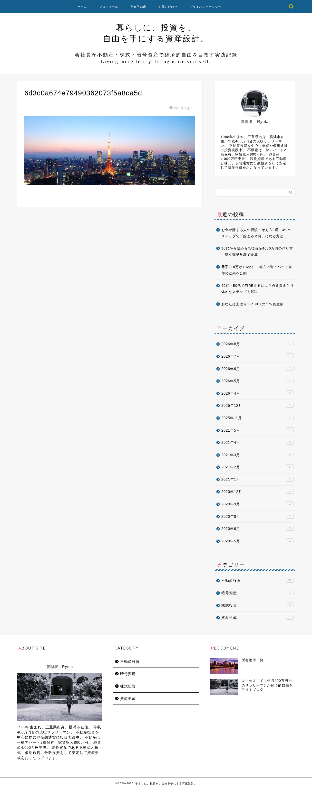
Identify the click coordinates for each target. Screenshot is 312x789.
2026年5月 (256, 381)
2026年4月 (256, 393)
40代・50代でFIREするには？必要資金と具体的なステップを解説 (257, 289)
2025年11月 (256, 418)
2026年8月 (256, 344)
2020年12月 (256, 492)
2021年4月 (256, 442)
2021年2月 (256, 467)
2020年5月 (256, 541)
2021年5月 (256, 430)
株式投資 (256, 605)
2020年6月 (256, 529)
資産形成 (256, 617)
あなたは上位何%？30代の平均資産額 (252, 304)
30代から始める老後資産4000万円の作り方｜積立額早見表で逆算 (257, 252)
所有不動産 (138, 7)
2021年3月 (256, 455)
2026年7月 (256, 356)
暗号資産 (256, 593)
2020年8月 (256, 516)
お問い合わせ (167, 7)
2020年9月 (256, 504)
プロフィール (108, 7)
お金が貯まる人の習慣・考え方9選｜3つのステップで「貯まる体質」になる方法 (256, 233)
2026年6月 (256, 369)
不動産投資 (256, 580)
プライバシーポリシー (205, 7)
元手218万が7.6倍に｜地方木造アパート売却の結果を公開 (256, 270)
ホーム (82, 7)
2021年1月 (256, 479)
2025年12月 (256, 405)
